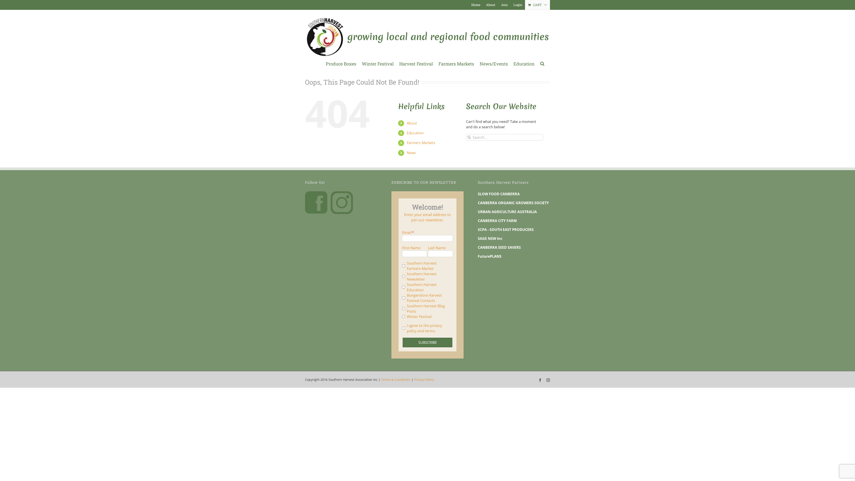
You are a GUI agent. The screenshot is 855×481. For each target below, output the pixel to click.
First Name (411, 247)
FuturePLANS (489, 256)
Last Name (437, 247)
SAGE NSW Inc (490, 238)
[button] (542, 63)
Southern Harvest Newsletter (422, 276)
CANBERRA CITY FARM (497, 220)
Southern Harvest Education (422, 287)
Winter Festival (419, 316)
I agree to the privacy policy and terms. (424, 328)
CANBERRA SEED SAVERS (499, 247)
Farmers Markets (421, 142)
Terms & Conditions (396, 379)
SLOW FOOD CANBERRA (499, 194)
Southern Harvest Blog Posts (426, 309)
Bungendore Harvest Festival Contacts (424, 298)
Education (415, 132)
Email (406, 232)
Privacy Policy (424, 379)
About (412, 123)
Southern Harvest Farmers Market (422, 266)
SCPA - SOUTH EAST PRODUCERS (506, 229)
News (411, 152)
